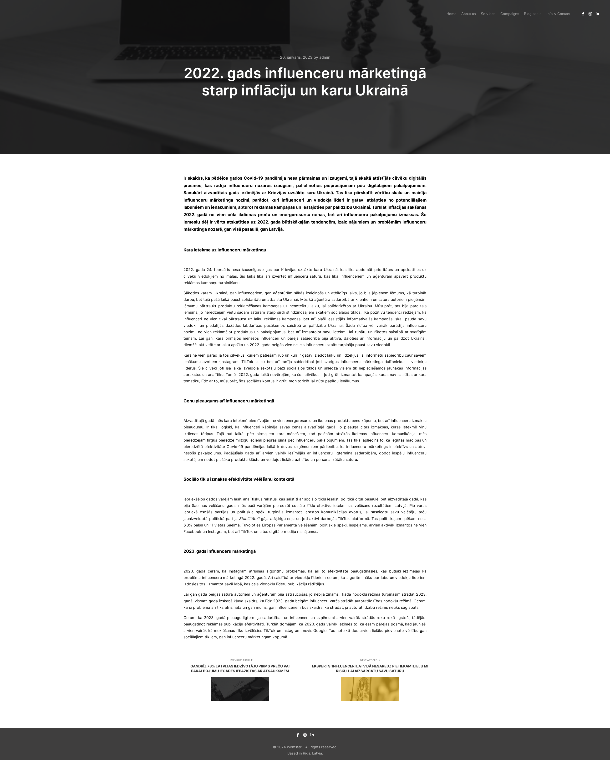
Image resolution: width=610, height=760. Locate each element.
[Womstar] (27, 14)
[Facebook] (583, 14)
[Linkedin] (597, 14)
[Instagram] (590, 14)
